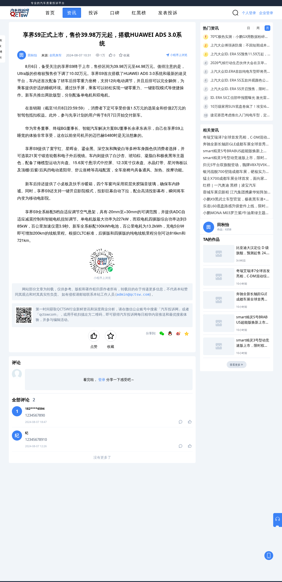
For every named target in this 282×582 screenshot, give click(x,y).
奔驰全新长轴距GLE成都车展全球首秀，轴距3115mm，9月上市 (236, 144)
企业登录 (266, 12)
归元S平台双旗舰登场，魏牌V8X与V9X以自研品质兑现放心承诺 (235, 164)
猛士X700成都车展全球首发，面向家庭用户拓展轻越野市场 (235, 178)
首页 (50, 13)
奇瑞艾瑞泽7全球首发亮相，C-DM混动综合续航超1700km (235, 137)
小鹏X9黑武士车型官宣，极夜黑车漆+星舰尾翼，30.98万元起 (236, 199)
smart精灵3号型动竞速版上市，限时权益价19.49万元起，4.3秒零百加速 (235, 158)
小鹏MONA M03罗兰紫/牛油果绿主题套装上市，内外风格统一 (236, 213)
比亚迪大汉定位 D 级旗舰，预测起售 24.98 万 (252, 250)
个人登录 (249, 12)
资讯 (72, 13)
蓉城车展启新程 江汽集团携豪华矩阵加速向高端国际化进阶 (235, 192)
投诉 (93, 13)
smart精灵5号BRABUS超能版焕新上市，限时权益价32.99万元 (233, 151)
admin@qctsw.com (133, 294)
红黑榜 (139, 13)
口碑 (115, 13)
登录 (101, 379)
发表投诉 (168, 13)
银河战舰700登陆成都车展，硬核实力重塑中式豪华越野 (236, 171)
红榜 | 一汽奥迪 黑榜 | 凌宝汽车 (229, 185)
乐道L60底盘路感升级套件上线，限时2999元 (234, 206)
